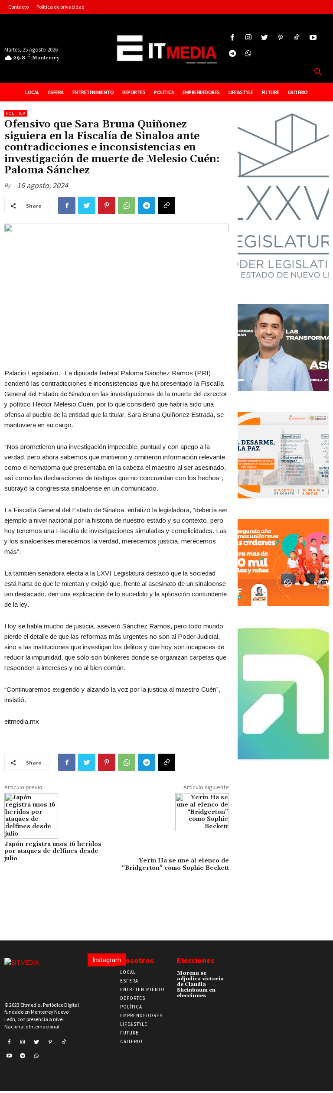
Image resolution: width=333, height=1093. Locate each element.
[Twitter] (264, 38)
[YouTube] (313, 38)
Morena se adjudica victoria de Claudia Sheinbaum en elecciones (200, 984)
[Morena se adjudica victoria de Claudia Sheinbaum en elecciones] (238, 975)
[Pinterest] (281, 38)
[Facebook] (232, 38)
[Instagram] (248, 38)
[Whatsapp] (248, 54)
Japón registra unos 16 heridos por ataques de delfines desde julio (52, 851)
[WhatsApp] (126, 205)
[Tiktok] (297, 38)
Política (16, 113)
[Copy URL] (166, 205)
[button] (318, 72)
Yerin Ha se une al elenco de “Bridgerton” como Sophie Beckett (175, 864)
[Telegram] (232, 54)
